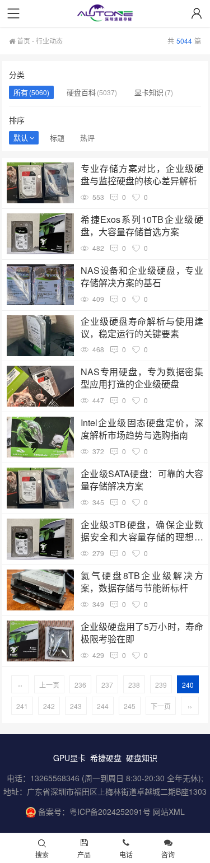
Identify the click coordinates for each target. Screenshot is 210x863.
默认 (20, 137)
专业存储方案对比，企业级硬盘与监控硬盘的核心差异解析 (142, 174)
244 (103, 706)
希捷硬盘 (106, 757)
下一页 (161, 706)
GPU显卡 (69, 757)
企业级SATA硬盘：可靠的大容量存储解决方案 (142, 480)
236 (80, 684)
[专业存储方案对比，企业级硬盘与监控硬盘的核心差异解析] (40, 182)
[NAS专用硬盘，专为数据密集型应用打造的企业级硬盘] (40, 386)
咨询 (168, 854)
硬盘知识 (141, 757)
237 (107, 684)
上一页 (49, 684)
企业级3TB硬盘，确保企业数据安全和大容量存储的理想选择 (142, 531)
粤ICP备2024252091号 (110, 811)
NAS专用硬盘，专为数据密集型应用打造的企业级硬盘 (142, 378)
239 (161, 684)
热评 (87, 137)
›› (190, 706)
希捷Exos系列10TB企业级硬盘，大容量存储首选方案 (142, 225)
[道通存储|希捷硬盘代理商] (105, 14)
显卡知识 (149, 92)
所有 (20, 92)
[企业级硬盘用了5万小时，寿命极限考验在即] (40, 641)
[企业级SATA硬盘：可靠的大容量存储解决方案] (40, 488)
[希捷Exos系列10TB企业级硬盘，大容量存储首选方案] (40, 233)
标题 (57, 137)
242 (49, 706)
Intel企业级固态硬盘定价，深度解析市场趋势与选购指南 (142, 429)
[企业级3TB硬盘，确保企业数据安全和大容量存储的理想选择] (40, 539)
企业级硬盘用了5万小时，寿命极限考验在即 (142, 633)
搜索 (42, 854)
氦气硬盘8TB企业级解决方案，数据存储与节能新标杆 (142, 582)
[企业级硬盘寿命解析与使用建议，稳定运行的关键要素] (40, 335)
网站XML (169, 811)
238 (134, 684)
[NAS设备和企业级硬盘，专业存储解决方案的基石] (40, 284)
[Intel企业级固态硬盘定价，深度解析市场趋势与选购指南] (40, 437)
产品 (84, 854)
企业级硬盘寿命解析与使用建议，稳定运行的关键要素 (142, 327)
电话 (126, 854)
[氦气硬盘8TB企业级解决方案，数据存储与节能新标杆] (40, 590)
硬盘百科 (81, 92)
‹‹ (20, 684)
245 (130, 706)
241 (22, 706)
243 (76, 706)
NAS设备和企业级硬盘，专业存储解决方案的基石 (142, 276)
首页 (22, 40)
